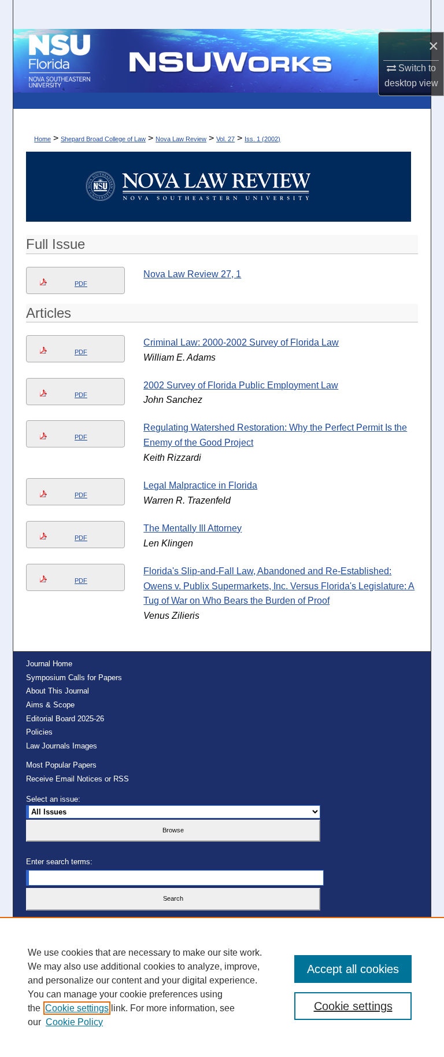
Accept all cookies (353, 969)
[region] (222, 987)
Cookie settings (77, 1008)
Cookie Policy (74, 1022)
